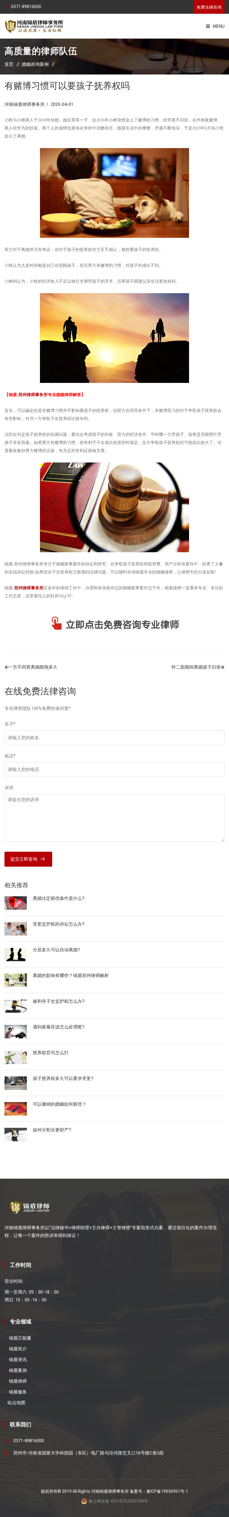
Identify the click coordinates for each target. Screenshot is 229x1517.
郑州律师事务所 (33, 394)
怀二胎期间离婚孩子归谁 (196, 667)
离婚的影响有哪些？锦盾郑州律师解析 (71, 975)
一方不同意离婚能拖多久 (33, 667)
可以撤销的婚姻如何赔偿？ (59, 1104)
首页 (8, 64)
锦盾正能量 (20, 1338)
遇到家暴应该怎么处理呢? (58, 1026)
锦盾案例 (18, 1370)
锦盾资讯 (18, 1359)
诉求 (8, 787)
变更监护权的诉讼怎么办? (58, 923)
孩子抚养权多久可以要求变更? (63, 1078)
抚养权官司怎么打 (51, 1052)
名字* (10, 724)
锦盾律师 (18, 1381)
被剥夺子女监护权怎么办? (58, 1001)
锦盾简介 (18, 1349)
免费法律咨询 (209, 7)
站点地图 (16, 1402)
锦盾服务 (18, 1392)
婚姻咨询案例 (35, 64)
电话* (10, 756)
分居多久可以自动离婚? (56, 949)
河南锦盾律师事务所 (24, 104)
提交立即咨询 (23, 859)
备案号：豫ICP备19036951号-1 (159, 1491)
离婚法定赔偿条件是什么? (58, 898)
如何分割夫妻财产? (52, 1129)
